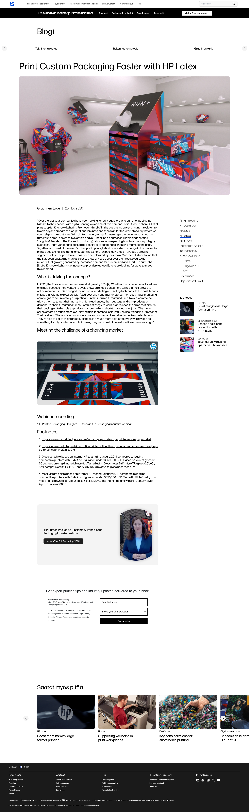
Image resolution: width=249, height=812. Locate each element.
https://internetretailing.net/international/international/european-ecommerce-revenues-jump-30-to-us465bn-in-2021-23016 (98, 447)
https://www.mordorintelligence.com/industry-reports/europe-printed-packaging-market (96, 439)
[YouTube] (218, 780)
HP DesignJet (188, 225)
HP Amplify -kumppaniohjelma (161, 780)
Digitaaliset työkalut (191, 245)
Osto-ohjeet (60, 790)
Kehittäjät (153, 787)
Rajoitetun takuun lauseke (163, 800)
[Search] (234, 4)
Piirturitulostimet (189, 220)
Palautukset (13, 800)
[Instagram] (208, 780)
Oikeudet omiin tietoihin (103, 800)
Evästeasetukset (84, 800)
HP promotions (62, 787)
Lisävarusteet (108, 4)
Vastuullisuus (14, 790)
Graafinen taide (204, 48)
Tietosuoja (70, 800)
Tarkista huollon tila (110, 790)
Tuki (139, 4)
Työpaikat (12, 783)
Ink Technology (188, 251)
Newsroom (13, 793)
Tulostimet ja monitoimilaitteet (84, 4)
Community (107, 787)
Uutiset (184, 271)
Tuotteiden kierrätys (29, 800)
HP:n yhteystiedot (16, 780)
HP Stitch (185, 261)
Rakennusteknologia (125, 48)
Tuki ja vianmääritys (110, 783)
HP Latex (185, 235)
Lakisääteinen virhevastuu (139, 800)
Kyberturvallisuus (190, 256)
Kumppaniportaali (156, 783)
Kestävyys (186, 240)
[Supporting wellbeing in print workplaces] (127, 712)
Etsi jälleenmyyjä (62, 783)
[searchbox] (216, 4)
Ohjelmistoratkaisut (191, 281)
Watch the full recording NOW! (63, 541)
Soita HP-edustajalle (64, 780)
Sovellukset (187, 276)
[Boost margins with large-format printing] (66, 712)
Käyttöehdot (121, 800)
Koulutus (185, 230)
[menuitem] (38, 3)
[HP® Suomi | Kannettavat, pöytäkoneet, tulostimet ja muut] (12, 3)
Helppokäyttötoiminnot (49, 800)
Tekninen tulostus (46, 48)
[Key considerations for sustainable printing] (188, 712)
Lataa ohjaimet (108, 780)
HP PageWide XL (190, 266)
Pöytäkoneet (59, 4)
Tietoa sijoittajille (16, 787)
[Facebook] (202, 780)
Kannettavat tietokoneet (38, 4)
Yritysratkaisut (126, 4)
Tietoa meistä (15, 775)
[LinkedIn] (197, 780)
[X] (213, 780)
